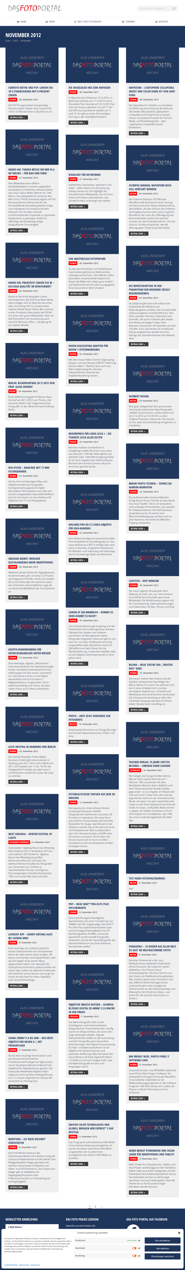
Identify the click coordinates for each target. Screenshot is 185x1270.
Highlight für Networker (85, 175)
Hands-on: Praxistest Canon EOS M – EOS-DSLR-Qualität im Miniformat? (31, 284)
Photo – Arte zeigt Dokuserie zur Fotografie (89, 718)
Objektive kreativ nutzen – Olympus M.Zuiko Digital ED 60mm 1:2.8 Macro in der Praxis (92, 1008)
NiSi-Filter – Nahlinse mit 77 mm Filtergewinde (28, 469)
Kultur (133, 193)
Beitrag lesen (16, 117)
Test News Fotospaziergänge (147, 878)
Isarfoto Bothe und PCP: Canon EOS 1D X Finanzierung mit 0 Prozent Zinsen (30, 91)
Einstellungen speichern (162, 1256)
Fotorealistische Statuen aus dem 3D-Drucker (92, 796)
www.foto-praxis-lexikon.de (80, 1225)
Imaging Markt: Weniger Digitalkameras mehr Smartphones (30, 560)
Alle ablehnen (162, 1248)
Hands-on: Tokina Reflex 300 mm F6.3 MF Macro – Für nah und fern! (31, 171)
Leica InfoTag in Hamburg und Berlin (32, 747)
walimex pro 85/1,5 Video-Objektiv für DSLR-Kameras (90, 526)
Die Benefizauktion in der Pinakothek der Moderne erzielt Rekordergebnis (149, 289)
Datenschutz (24, 1265)
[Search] (174, 8)
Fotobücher (135, 770)
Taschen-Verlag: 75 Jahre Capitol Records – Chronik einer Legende (149, 764)
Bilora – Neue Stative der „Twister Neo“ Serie (150, 666)
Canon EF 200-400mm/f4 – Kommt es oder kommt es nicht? (91, 614)
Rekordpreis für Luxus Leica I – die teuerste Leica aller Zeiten (90, 435)
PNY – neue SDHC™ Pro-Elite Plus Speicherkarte (89, 906)
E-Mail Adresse (16, 1227)
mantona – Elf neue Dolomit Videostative (26, 1141)
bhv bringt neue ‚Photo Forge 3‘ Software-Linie (149, 1058)
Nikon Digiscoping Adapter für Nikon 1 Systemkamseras (88, 347)
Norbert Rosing (139, 396)
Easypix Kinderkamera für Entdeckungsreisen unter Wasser (29, 651)
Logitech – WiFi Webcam (144, 581)
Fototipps (74, 1016)
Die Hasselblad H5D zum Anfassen (89, 88)
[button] (179, 1232)
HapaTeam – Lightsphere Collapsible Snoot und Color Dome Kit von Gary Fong (152, 91)
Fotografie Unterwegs (19, 842)
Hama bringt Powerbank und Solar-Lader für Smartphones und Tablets (152, 1152)
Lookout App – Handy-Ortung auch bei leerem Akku (30, 936)
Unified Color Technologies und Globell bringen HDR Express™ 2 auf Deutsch (91, 1128)
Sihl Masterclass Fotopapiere (87, 259)
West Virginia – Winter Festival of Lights (30, 836)
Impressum (35, 1265)
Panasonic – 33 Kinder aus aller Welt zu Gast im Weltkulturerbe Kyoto (152, 948)
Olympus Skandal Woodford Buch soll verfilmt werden (150, 187)
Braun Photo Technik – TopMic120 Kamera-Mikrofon (150, 485)
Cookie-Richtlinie (11, 1265)
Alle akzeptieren (162, 1240)
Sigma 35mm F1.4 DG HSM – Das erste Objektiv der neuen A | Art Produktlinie (30, 1041)
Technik (12, 99)
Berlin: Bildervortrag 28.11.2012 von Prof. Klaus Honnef (31, 385)
